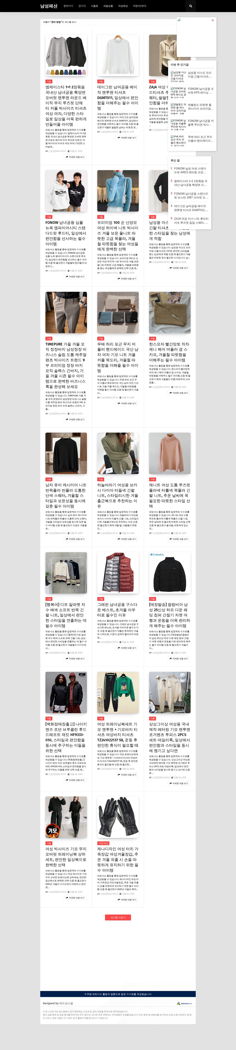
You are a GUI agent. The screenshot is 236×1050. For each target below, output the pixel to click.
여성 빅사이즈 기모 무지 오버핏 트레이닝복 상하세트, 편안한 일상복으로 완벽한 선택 (66, 857)
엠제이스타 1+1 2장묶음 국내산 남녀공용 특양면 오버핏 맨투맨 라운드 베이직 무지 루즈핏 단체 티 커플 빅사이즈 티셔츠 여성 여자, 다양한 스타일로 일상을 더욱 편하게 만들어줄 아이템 (66, 106)
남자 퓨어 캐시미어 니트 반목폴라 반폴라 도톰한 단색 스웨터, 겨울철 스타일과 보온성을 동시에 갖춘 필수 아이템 (66, 496)
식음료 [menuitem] (94, 5)
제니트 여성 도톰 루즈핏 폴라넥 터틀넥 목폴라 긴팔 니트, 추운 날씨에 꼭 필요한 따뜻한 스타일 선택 (169, 496)
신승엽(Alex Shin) (57, 151)
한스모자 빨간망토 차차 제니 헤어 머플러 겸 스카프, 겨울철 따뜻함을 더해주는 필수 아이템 (169, 352)
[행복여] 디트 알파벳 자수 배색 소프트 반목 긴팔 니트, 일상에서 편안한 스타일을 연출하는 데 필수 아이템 (66, 615)
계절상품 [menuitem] (108, 5)
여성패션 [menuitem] (123, 5)
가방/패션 (103, 843)
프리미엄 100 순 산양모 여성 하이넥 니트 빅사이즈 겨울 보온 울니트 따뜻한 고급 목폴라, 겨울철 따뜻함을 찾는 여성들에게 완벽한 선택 (117, 235)
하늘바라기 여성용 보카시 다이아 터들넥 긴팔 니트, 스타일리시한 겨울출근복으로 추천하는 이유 (117, 496)
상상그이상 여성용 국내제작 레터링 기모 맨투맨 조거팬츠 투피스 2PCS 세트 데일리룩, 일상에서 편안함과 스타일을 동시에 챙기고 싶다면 (169, 737)
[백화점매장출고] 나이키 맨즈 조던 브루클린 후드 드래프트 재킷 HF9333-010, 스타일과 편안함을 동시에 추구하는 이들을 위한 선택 (66, 737)
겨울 (49, 81)
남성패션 (49, 6)
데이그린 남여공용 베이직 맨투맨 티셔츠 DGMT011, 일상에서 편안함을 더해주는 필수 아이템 (117, 98)
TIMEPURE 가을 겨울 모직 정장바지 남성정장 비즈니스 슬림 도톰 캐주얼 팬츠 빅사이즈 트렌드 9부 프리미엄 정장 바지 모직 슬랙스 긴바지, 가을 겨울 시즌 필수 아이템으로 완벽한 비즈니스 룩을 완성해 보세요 (66, 365)
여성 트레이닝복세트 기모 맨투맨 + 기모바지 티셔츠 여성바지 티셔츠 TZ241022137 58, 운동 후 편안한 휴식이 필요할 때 (117, 735)
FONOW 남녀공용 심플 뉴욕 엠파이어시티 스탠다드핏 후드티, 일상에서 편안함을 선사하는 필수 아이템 (65, 233)
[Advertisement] (118, 951)
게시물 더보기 (118, 917)
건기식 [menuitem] (82, 5)
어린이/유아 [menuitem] (139, 5)
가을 (49, 338)
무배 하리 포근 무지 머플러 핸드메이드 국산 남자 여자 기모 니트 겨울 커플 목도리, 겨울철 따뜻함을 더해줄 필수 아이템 (117, 357)
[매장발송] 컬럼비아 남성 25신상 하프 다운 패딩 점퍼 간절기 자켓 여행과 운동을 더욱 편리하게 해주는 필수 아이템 (169, 615)
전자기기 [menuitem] (68, 5)
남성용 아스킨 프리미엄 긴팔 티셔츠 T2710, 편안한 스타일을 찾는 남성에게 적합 (169, 230)
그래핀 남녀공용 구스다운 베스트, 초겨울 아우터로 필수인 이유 (117, 610)
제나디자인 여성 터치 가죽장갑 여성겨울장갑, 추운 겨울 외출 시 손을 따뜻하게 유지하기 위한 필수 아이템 (117, 859)
